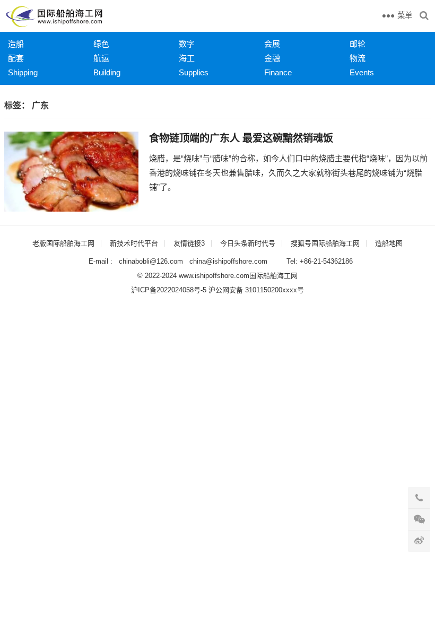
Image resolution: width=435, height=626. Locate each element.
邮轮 (358, 43)
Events (362, 72)
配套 (16, 58)
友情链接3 (189, 243)
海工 (187, 58)
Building (106, 72)
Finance (278, 72)
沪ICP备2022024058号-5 (168, 290)
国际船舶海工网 (273, 276)
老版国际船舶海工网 (63, 243)
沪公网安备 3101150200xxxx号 (256, 290)
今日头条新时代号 (247, 243)
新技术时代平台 (134, 243)
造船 (16, 43)
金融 (272, 58)
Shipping (23, 72)
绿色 (101, 43)
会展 (272, 43)
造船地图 (389, 243)
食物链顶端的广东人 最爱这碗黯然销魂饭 (241, 138)
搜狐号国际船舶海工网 (325, 243)
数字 (187, 43)
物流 (358, 58)
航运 (101, 58)
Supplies (193, 72)
